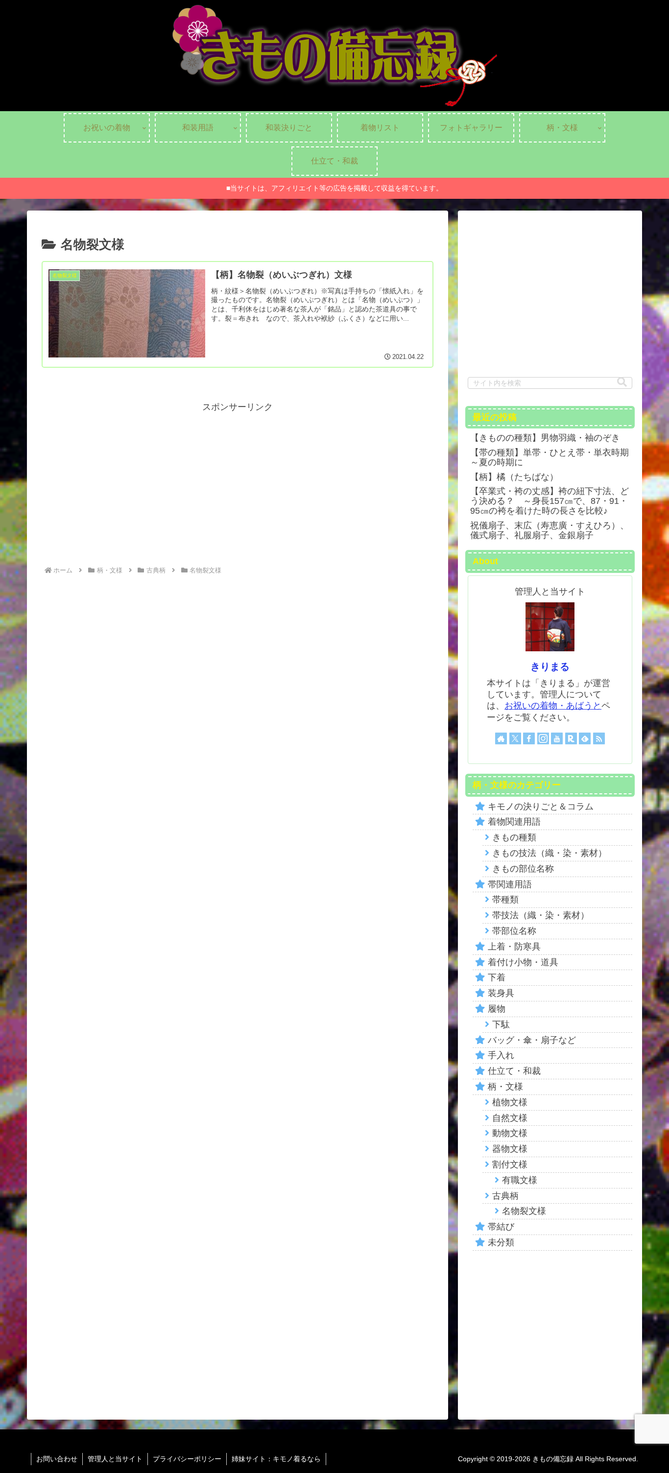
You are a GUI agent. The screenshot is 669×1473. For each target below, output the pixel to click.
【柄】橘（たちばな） (514, 477)
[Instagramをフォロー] (543, 738)
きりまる (550, 666)
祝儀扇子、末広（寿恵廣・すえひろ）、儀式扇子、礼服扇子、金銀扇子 (549, 530)
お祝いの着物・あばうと (552, 706)
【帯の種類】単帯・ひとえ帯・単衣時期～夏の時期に (549, 457)
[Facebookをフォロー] (529, 738)
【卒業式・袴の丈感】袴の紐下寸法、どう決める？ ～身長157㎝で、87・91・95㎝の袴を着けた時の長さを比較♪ (549, 501)
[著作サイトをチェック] (501, 738)
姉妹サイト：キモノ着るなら (276, 1459)
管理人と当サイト (115, 1459)
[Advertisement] (237, 483)
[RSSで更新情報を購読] (599, 738)
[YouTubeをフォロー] (556, 738)
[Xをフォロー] (515, 738)
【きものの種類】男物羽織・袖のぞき (545, 438)
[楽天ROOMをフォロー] (571, 738)
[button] (622, 382)
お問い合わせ (56, 1459)
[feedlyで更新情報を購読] (584, 738)
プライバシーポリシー (187, 1459)
